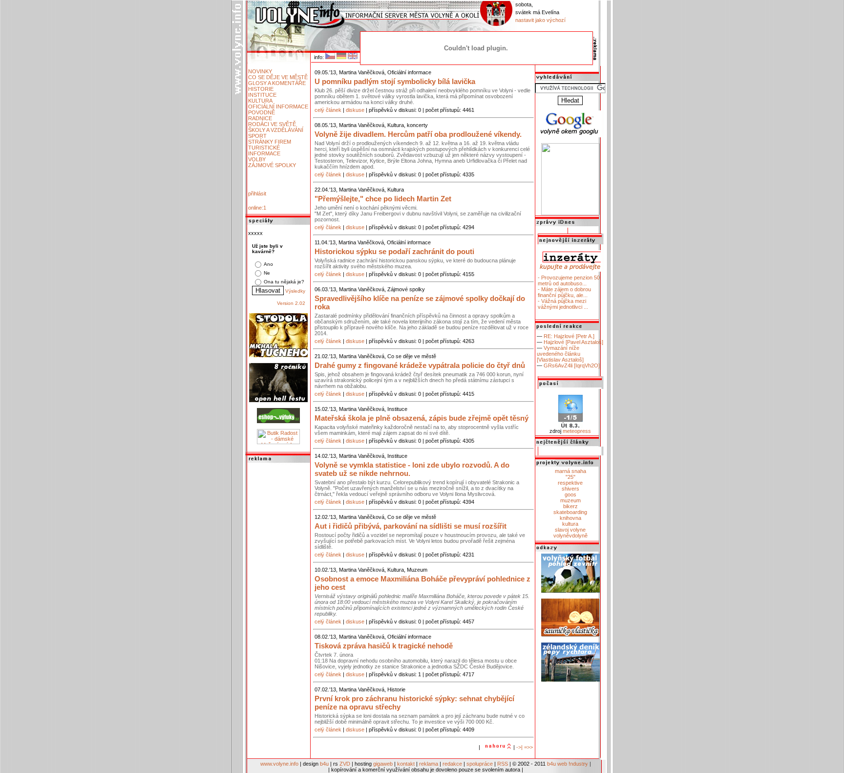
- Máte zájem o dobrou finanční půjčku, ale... (564, 292)
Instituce (262, 95)
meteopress (577, 431)
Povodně (261, 112)
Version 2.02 (291, 303)
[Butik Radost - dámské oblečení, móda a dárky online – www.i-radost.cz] (278, 442)
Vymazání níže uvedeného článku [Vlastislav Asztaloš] (560, 354)
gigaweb (383, 764)
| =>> (527, 747)
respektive (570, 483)
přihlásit (257, 193)
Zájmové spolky (272, 165)
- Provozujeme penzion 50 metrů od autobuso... (569, 280)
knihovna (570, 518)
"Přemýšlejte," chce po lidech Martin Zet (383, 198)
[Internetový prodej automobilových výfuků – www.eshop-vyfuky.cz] (278, 421)
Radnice (260, 118)
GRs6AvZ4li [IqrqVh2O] (572, 365)
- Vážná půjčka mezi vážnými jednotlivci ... (563, 304)
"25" (570, 477)
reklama (428, 764)
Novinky (260, 71)
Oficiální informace (278, 106)
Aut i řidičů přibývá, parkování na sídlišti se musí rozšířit (410, 526)
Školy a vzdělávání (275, 130)
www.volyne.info (279, 764)
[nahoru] (497, 747)
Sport (257, 136)
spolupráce (479, 764)
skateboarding (570, 512)
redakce (452, 764)
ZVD (344, 764)
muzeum (570, 500)
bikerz (570, 506)
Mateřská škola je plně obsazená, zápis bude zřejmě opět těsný (421, 418)
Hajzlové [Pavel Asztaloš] (573, 342)
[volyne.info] (570, 213)
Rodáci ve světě (272, 124)
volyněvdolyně (570, 535)
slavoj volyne (570, 530)
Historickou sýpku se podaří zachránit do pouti (394, 251)
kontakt (406, 764)
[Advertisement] (278, 611)
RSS (502, 764)
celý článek (328, 110)
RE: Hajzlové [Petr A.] (569, 336)
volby (257, 159)
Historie (261, 89)
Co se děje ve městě (278, 77)
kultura (570, 524)
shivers (570, 489)
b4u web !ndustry (567, 764)
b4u (324, 764)
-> (518, 747)
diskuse (355, 110)
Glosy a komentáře (277, 83)
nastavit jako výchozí (540, 20)
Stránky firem (269, 142)
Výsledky (295, 291)
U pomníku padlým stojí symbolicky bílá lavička (395, 81)
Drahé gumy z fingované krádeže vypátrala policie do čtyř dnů (420, 365)
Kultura (260, 101)
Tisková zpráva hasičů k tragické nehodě (384, 646)
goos (570, 494)
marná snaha (570, 471)
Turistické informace (264, 150)
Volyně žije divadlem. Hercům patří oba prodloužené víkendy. (418, 134)
